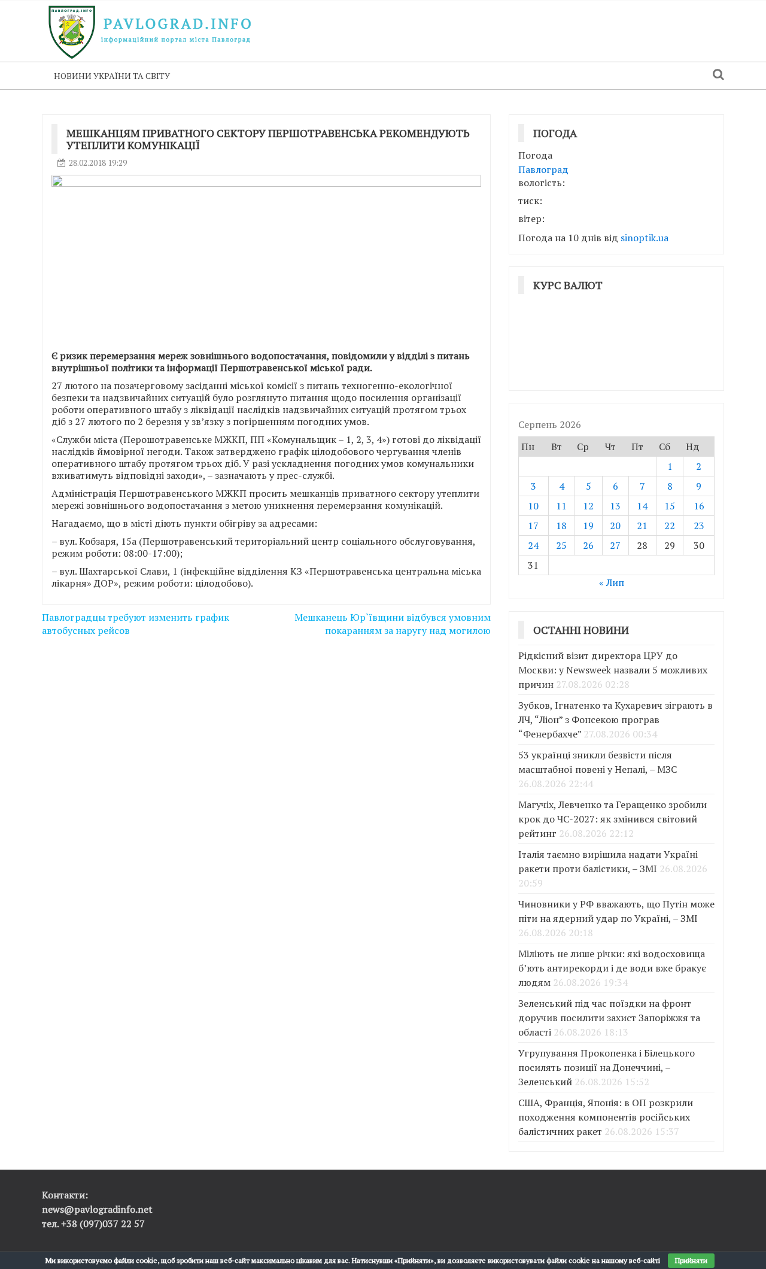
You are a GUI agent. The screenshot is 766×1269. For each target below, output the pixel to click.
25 (561, 545)
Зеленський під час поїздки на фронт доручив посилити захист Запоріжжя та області (609, 1018)
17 (533, 525)
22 (669, 525)
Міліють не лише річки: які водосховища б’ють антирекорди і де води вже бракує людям (612, 968)
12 (588, 505)
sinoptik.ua (644, 237)
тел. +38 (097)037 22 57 (93, 1223)
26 (588, 545)
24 (533, 545)
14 (642, 505)
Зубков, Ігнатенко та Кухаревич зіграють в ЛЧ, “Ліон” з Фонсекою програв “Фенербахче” (615, 719)
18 (561, 525)
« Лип (611, 582)
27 (615, 545)
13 (615, 505)
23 (699, 525)
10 (533, 505)
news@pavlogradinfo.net (97, 1209)
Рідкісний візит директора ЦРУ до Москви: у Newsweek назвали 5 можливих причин (612, 670)
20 (615, 525)
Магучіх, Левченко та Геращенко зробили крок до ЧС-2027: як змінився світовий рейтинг (612, 819)
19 (588, 525)
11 (561, 505)
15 (669, 505)
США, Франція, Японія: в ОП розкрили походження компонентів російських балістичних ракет (605, 1117)
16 (699, 505)
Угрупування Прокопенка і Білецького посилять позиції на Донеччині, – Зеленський (606, 1067)
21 (642, 525)
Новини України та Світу (112, 75)
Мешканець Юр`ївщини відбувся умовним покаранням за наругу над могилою (392, 624)
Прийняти (691, 1260)
